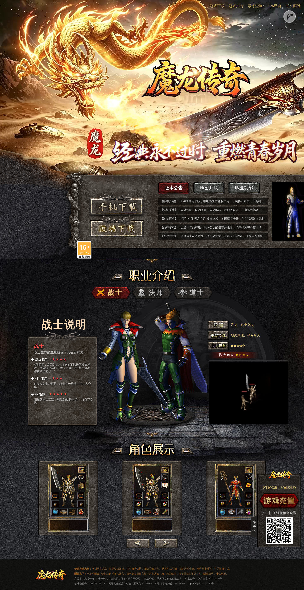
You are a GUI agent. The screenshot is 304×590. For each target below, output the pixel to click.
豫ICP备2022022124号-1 (203, 583)
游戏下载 (217, 6)
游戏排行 (236, 6)
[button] (288, 236)
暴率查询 (255, 6)
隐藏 (254, 524)
